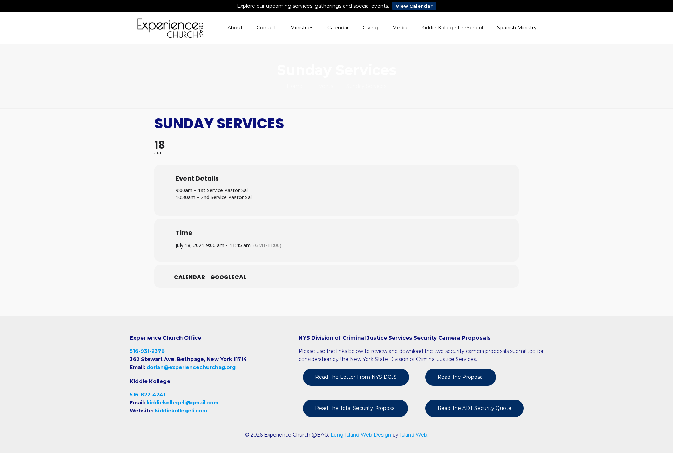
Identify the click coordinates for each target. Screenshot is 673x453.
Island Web (413, 435)
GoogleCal (228, 277)
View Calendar (414, 6)
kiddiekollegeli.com (181, 410)
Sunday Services (366, 86)
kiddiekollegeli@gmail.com (182, 402)
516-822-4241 (147, 394)
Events (324, 86)
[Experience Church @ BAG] (170, 27)
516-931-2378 (147, 351)
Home (294, 86)
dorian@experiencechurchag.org (191, 367)
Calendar (189, 277)
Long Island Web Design (361, 435)
